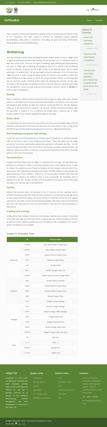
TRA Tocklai (62, 394)
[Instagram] (97, 421)
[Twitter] (93, 421)
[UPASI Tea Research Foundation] (15, 10)
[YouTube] (98, 421)
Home (89, 20)
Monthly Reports (39, 382)
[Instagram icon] (100, 2)
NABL (60, 398)
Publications (37, 378)
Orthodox (99, 20)
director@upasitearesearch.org (45, 2)
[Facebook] (91, 421)
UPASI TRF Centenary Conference (88, 40)
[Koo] (100, 421)
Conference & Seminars (41, 398)
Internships (37, 390)
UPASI (60, 378)
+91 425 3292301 (24, 2)
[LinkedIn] (95, 421)
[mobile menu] (80, 10)
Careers (36, 386)
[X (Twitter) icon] (92, 2)
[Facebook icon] (89, 2)
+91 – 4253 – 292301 (90, 397)
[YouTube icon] (95, 2)
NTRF (60, 386)
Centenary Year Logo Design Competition (89, 57)
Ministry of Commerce (66, 390)
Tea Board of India (64, 382)
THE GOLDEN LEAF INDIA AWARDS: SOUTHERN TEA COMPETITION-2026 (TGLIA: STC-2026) (91, 80)
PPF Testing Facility (40, 394)
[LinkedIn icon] (97, 2)
